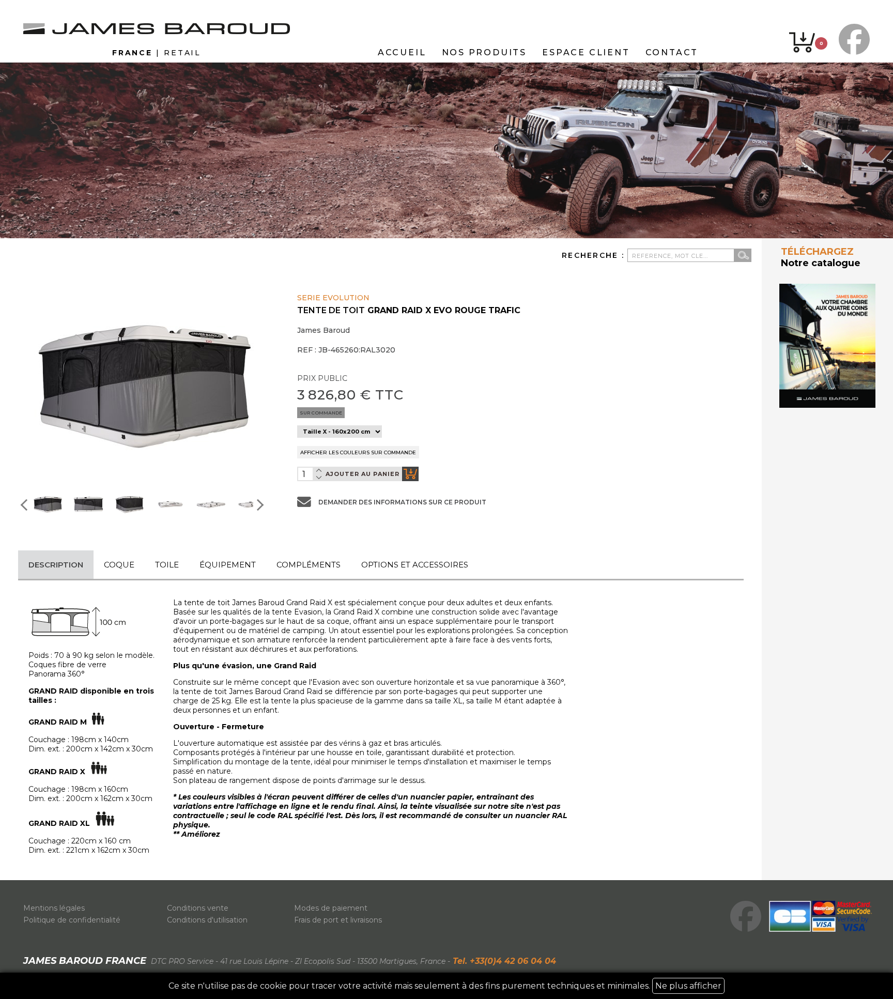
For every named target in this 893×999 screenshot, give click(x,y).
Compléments (308, 565)
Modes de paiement (330, 908)
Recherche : (594, 255)
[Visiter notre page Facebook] (852, 39)
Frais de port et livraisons (338, 920)
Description (55, 565)
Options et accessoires (414, 565)
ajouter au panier (362, 474)
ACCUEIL (402, 52)
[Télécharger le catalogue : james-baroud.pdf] (827, 346)
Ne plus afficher (688, 986)
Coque (119, 565)
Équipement (227, 565)
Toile (167, 565)
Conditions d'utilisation (207, 920)
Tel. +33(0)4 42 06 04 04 (503, 961)
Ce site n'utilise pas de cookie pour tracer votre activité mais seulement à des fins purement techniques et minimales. (444, 986)
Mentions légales (54, 908)
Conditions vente (197, 908)
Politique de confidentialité (71, 920)
